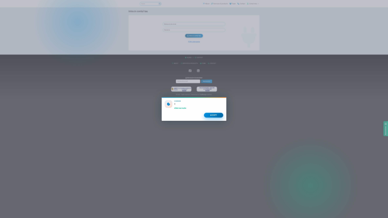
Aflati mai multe (180, 108)
